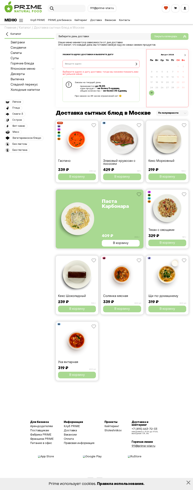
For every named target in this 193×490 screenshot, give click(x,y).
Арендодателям (41, 426)
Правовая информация (79, 443)
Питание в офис (41, 443)
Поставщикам (39, 430)
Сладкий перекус (24, 84)
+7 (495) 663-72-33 (144, 429)
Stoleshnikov (113, 430)
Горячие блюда (22, 63)
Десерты (18, 74)
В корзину (77, 176)
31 (151, 93)
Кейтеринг (80, 20)
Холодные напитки (25, 89)
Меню (11, 20)
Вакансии (110, 20)
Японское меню (23, 68)
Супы (15, 58)
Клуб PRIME (37, 20)
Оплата (69, 439)
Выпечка (17, 79)
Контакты (124, 20)
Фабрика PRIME (40, 435)
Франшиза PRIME (42, 439)
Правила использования (120, 484)
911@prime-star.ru (102, 8)
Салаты (16, 53)
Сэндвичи (18, 47)
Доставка (96, 20)
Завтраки (18, 42)
